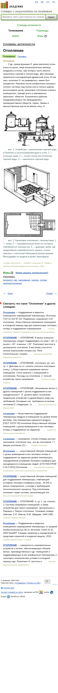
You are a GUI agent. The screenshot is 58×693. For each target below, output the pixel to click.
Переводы (42, 30)
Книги (15, 36)
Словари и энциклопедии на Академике (26, 11)
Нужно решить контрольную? (32, 272)
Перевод (21, 56)
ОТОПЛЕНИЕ (10, 337)
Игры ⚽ (42, 36)
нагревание (24, 280)
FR (53, 2)
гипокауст (8, 280)
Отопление (9, 312)
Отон (10, 293)
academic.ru (12, 5)
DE (42, 2)
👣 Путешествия (7, 588)
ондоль (35, 280)
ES (48, 2)
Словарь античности (29, 25)
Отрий (49, 293)
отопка (43, 280)
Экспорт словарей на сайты (12, 592)
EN (36, 2)
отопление (9, 413)
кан (15, 280)
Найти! (51, 17)
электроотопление (12, 283)
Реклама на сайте (33, 583)
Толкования (15, 30)
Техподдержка (20, 583)
